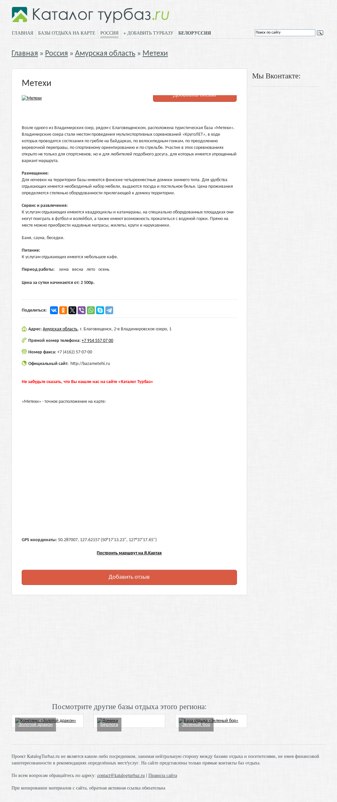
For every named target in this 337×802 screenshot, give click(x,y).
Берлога (109, 724)
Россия (109, 33)
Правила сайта (162, 775)
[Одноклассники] (63, 310)
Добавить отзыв (129, 577)
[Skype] (100, 310)
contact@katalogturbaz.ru (121, 775)
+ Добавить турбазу (148, 33)
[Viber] (82, 310)
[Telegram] (109, 310)
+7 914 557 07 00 (97, 340)
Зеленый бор (196, 724)
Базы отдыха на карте (66, 33)
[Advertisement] (129, 648)
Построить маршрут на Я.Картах (129, 553)
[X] (72, 310)
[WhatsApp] (91, 310)
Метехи (155, 54)
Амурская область (105, 54)
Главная (22, 33)
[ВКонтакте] (54, 310)
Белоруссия (194, 33)
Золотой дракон (35, 724)
